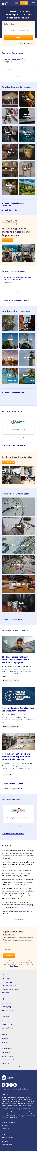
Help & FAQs (6, 1053)
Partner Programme (7, 1145)
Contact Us (5, 1063)
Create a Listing (7, 1003)
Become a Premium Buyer (10, 989)
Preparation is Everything (18, 526)
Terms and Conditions (8, 1122)
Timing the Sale (18, 506)
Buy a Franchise (7, 982)
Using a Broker (18, 603)
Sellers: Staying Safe (8, 1056)
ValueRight (5, 1042)
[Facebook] (11, 1085)
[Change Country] (16, 3)
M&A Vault (5, 1039)
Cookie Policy (5, 1129)
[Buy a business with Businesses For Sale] (5, 3)
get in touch (22, 911)
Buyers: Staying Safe (8, 1060)
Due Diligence (18, 564)
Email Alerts (5, 993)
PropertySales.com (7, 1137)
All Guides (5, 1021)
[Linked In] (7, 1085)
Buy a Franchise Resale (9, 985)
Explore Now (7, 240)
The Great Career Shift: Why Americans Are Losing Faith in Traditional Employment (16, 660)
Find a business (9, 24)
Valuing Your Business (18, 545)
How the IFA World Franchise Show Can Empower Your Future (18, 709)
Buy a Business (6, 978)
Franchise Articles (7, 1028)
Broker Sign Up (6, 1007)
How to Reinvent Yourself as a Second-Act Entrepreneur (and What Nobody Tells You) (16, 756)
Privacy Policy (14, 966)
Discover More (8, 462)
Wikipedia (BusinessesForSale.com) (13, 1067)
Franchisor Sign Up (8, 1010)
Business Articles (7, 1024)
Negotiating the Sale (18, 583)
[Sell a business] (24, 3)
